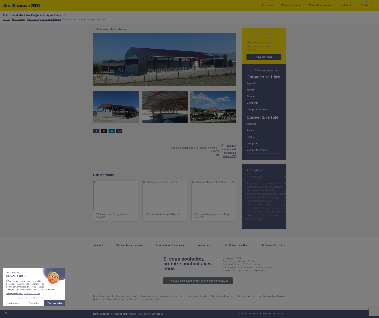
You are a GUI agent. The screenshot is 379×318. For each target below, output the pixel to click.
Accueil (6, 19)
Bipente (250, 96)
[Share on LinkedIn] (112, 131)
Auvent (250, 90)
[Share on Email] (119, 131)
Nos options (204, 245)
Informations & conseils (170, 245)
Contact (365, 5)
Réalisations (346, 5)
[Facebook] (246, 281)
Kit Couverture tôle (236, 245)
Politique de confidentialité (123, 314)
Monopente (252, 103)
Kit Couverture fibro (273, 245)
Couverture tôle (262, 117)
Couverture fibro (263, 77)
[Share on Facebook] (96, 131)
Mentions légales (101, 314)
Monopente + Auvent (257, 109)
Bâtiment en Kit (289, 5)
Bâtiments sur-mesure (319, 5)
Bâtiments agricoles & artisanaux (44, 19)
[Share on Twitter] (104, 131)
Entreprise (267, 5)
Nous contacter (264, 57)
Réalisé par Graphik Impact (150, 314)
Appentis (251, 83)
